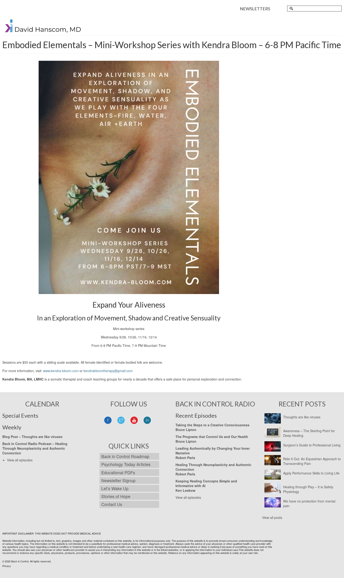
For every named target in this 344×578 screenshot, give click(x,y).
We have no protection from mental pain (309, 503)
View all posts (272, 517)
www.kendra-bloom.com (61, 370)
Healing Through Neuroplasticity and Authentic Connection (34, 448)
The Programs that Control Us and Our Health (212, 436)
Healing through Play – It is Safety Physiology (308, 489)
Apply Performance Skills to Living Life (311, 473)
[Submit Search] (290, 8)
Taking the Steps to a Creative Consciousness (212, 425)
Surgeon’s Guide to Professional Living (311, 445)
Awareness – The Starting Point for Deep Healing (309, 433)
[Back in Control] (43, 27)
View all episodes (20, 460)
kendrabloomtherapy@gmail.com (108, 370)
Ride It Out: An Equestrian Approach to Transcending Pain (312, 461)
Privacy (6, 566)
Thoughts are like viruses (301, 417)
